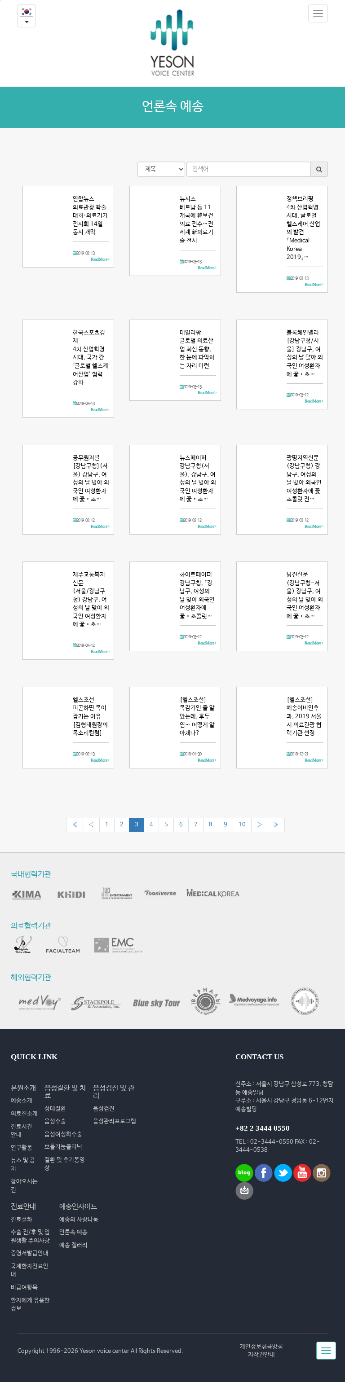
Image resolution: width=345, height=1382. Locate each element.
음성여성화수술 (63, 1134)
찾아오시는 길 (24, 1185)
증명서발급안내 (30, 1253)
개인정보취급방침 (261, 1346)
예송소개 (21, 1100)
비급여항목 (24, 1287)
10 (242, 824)
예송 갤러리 (73, 1245)
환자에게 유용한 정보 (30, 1304)
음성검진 (104, 1109)
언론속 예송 (73, 1232)
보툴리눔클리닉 (63, 1147)
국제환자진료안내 (30, 1270)
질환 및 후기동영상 (64, 1164)
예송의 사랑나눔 (78, 1219)
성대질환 (55, 1109)
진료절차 (21, 1219)
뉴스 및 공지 (23, 1164)
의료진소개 (24, 1113)
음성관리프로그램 (114, 1121)
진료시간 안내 (21, 1131)
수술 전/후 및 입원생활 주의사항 (30, 1236)
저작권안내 (261, 1354)
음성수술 (55, 1121)
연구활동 (21, 1148)
